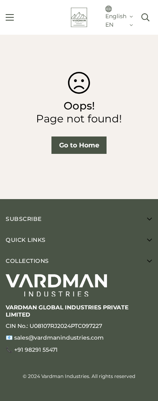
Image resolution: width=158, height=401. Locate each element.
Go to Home (79, 145)
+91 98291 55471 (36, 349)
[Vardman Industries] (79, 17)
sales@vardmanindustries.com (59, 337)
